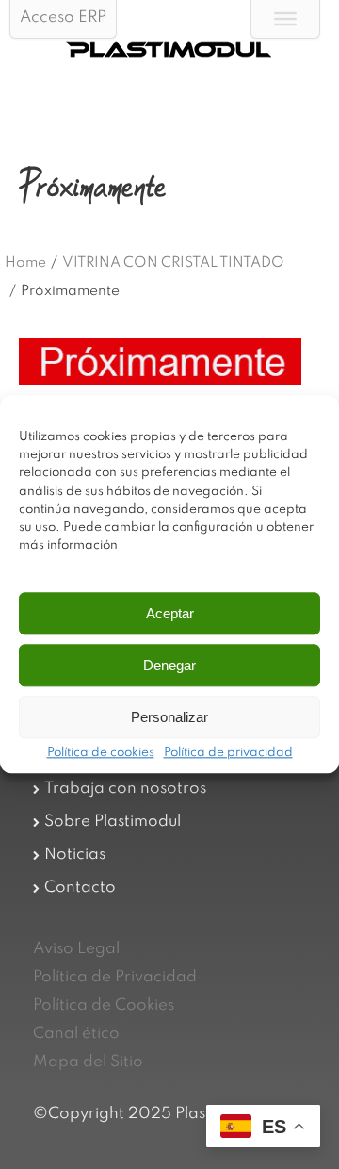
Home (25, 263)
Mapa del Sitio (88, 1062)
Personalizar (169, 717)
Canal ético (76, 1034)
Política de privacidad (228, 754)
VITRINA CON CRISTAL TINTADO (173, 263)
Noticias (74, 855)
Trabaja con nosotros (125, 789)
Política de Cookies (103, 1005)
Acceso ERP (63, 17)
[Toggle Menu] (285, 18)
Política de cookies (100, 754)
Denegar (169, 665)
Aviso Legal (76, 949)
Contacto (80, 888)
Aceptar (170, 613)
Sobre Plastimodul (112, 822)
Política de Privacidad (115, 977)
